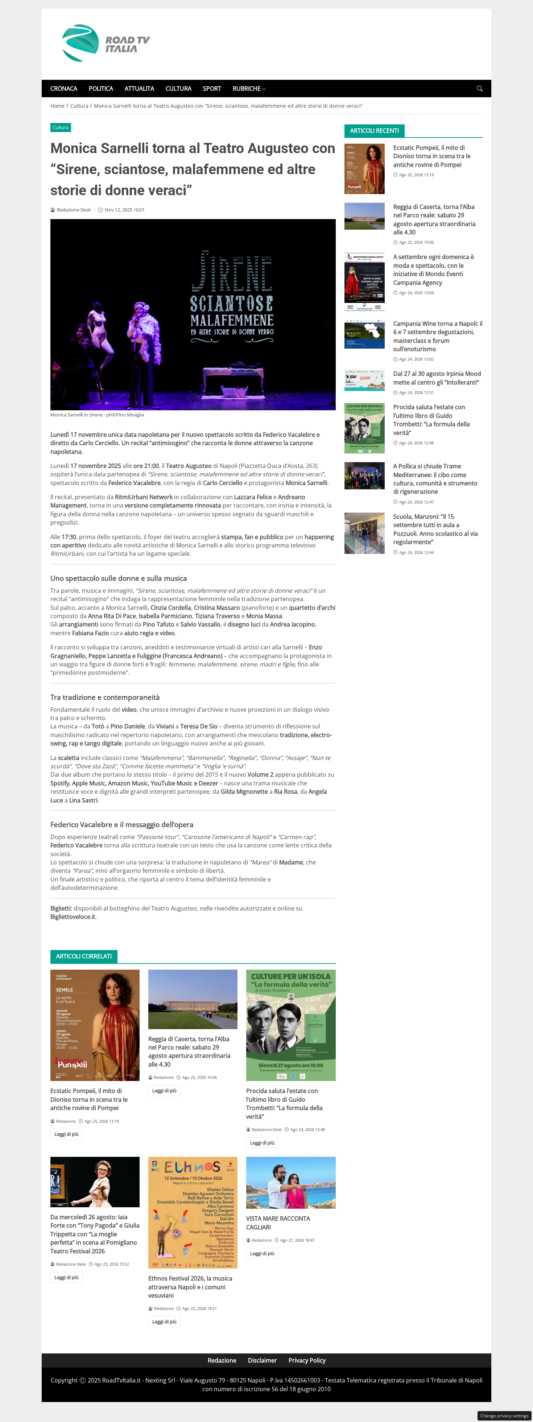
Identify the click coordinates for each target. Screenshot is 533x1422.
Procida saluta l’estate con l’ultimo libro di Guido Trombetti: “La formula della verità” (284, 1103)
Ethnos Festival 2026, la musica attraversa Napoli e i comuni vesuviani (190, 1286)
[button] (480, 89)
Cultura (61, 127)
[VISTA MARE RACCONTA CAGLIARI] (290, 1183)
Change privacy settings (504, 1416)
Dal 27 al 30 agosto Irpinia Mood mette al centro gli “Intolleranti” (437, 378)
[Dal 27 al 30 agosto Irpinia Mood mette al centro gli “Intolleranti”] (364, 380)
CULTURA (178, 89)
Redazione (222, 1360)
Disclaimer (262, 1360)
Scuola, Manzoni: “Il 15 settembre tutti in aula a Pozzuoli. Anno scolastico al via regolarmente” (435, 529)
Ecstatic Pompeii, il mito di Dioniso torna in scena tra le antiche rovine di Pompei (89, 1099)
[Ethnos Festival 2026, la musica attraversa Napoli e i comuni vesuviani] (192, 1213)
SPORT (212, 89)
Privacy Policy (307, 1360)
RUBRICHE (247, 89)
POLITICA (101, 89)
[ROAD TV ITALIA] (104, 44)
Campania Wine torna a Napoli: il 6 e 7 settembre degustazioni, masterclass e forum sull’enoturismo (438, 336)
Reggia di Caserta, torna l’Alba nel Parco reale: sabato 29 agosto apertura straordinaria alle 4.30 (189, 1051)
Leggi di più (66, 1134)
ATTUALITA (139, 89)
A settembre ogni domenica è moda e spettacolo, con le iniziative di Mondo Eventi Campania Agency (433, 270)
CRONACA (63, 89)
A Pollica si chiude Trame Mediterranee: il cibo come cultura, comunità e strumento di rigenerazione (435, 479)
